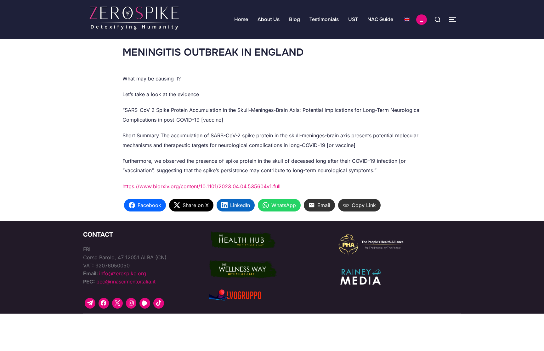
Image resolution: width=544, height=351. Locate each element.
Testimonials (324, 19)
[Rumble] (145, 303)
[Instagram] (131, 303)
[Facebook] (104, 303)
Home (241, 19)
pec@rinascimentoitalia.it (126, 281)
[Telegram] (90, 303)
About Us (269, 19)
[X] (117, 303)
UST (353, 19)
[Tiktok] (159, 303)
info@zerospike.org (122, 273)
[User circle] (421, 20)
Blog (294, 19)
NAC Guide (380, 19)
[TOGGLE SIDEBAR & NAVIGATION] (454, 19)
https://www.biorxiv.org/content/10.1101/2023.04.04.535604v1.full (201, 186)
